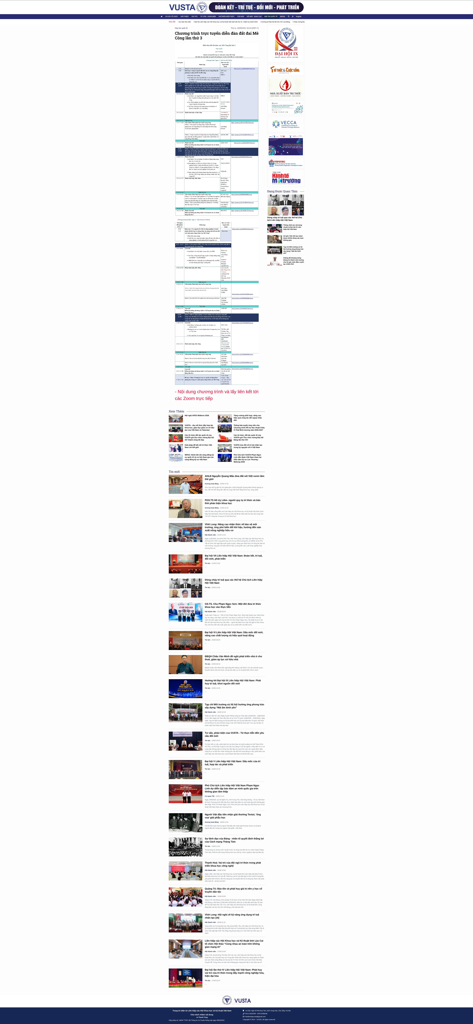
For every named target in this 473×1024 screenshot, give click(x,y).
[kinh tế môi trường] (286, 178)
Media (282, 16)
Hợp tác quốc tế (270, 16)
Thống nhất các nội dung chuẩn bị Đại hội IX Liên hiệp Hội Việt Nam (292, 227)
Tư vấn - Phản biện (208, 16)
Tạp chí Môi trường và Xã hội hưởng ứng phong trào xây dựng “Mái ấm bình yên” (293, 250)
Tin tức (194, 16)
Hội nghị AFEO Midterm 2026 (197, 416)
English (298, 16)
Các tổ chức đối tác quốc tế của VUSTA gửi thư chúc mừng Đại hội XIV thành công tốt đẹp (199, 437)
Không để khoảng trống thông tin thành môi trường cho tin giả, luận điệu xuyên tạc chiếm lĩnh (293, 261)
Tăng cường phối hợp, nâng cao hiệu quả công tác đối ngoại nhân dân (248, 418)
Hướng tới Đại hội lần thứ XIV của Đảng (260, 22)
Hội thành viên (210, 535)
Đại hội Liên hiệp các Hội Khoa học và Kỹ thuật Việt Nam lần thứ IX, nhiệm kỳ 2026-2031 (210, 22)
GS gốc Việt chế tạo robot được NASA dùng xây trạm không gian (293, 238)
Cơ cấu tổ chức (171, 16)
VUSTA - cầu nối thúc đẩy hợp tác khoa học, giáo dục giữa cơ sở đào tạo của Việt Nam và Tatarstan (199, 427)
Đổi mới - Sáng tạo (254, 16)
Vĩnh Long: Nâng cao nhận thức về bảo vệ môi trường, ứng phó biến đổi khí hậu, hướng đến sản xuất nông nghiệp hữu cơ (233, 527)
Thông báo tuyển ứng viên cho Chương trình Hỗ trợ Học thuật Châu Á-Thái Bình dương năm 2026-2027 (249, 427)
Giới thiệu (185, 16)
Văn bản (240, 16)
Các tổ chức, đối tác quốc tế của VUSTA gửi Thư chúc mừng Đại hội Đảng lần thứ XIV (248, 437)
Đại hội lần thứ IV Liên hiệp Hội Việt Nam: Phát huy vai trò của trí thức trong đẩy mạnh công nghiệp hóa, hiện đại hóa (234, 973)
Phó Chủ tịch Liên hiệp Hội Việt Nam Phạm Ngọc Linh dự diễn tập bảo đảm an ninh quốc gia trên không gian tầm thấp (232, 788)
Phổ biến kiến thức (227, 16)
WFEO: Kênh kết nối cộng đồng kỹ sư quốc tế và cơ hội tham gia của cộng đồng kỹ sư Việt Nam (199, 457)
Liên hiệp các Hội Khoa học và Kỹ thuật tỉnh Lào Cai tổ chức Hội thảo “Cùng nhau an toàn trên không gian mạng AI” (234, 944)
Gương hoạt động (212, 484)
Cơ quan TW (209, 796)
